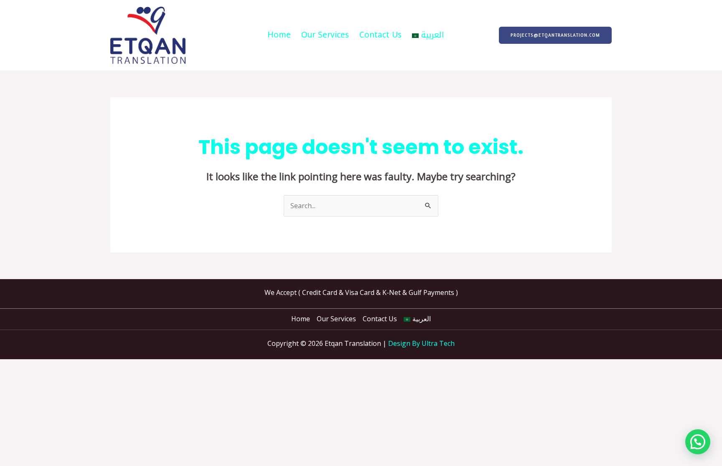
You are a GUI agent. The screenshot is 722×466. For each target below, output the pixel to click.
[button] (555, 35)
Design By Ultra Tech (421, 343)
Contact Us (380, 35)
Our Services (325, 35)
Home (279, 35)
